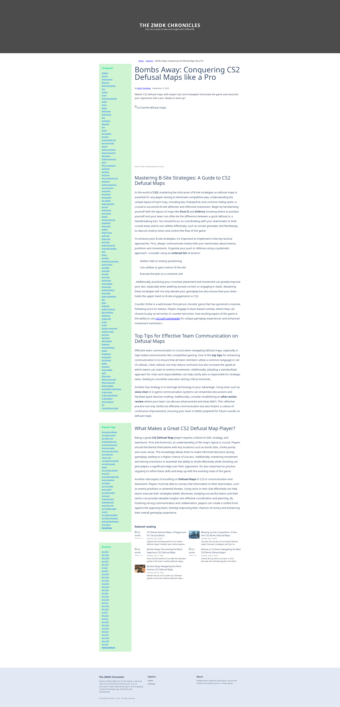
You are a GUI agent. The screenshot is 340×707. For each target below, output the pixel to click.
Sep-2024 (105, 628)
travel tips (105, 335)
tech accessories (108, 143)
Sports (104, 105)
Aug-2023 (105, 584)
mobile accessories (109, 159)
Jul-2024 (105, 568)
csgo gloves (106, 525)
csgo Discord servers (109, 445)
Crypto (104, 322)
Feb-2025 (105, 632)
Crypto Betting (107, 399)
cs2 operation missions (110, 461)
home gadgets (107, 370)
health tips (105, 306)
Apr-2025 (105, 635)
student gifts (106, 319)
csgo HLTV (105, 474)
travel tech (106, 367)
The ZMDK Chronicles (170, 25)
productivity (106, 223)
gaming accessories (109, 185)
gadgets (105, 229)
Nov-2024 (105, 600)
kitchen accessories (109, 379)
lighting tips (106, 316)
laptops (104, 351)
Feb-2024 (105, 609)
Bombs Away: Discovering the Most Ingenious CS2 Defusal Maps (164, 551)
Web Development (108, 86)
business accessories (109, 328)
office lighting (107, 341)
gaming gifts (106, 287)
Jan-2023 (105, 571)
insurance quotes (108, 448)
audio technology (108, 290)
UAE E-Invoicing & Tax (110, 178)
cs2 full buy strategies (110, 518)
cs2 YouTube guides (109, 509)
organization (106, 357)
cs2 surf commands (168, 318)
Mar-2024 (105, 606)
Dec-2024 (105, 555)
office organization (109, 166)
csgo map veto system (110, 451)
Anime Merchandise (109, 249)
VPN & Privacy (107, 233)
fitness (104, 255)
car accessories (107, 188)
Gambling (105, 172)
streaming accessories (110, 261)
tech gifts (105, 274)
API (103, 405)
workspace (106, 181)
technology (106, 169)
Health (104, 102)
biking (104, 303)
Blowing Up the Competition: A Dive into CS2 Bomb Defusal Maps (219, 534)
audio (104, 373)
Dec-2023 (105, 596)
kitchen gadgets (107, 386)
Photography (106, 114)
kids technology (107, 312)
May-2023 (105, 558)
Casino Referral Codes (110, 408)
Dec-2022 (105, 580)
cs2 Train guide (107, 486)
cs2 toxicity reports (109, 435)
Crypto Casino (107, 392)
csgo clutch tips (107, 454)
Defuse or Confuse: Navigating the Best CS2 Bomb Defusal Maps (221, 551)
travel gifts (106, 271)
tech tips (105, 207)
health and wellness (109, 296)
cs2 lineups (106, 483)
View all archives (108, 647)
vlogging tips (106, 280)
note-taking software (109, 432)
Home (141, 61)
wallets (104, 363)
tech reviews (106, 213)
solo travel (105, 496)
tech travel (106, 242)
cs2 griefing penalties (110, 515)
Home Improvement (109, 98)
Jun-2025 (105, 644)
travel (104, 162)
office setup (106, 376)
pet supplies (106, 201)
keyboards (105, 344)
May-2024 (105, 587)
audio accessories (108, 245)
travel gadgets (107, 284)
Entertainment (107, 79)
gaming (104, 146)
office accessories (108, 383)
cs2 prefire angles (108, 464)
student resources (108, 309)
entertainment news (109, 442)
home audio (106, 226)
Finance (104, 92)
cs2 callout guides (108, 493)
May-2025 (105, 641)
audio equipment (108, 204)
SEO (103, 118)
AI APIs (104, 325)
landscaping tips (108, 502)
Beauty (104, 108)
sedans (104, 467)
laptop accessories (109, 150)
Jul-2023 (105, 612)
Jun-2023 (105, 593)
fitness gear (106, 239)
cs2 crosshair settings (110, 470)
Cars (103, 89)
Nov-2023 (105, 625)
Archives (151, 684)
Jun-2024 (105, 603)
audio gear (106, 236)
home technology (108, 347)
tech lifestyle (106, 360)
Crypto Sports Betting (110, 395)
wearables (105, 268)
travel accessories (108, 220)
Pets (103, 127)
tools (103, 252)
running (104, 512)
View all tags (107, 528)
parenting (105, 258)
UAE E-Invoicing (107, 402)
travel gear (106, 277)
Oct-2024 (105, 552)
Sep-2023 (105, 622)
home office (106, 293)
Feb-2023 (105, 616)
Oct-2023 (105, 561)
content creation (108, 331)
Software (105, 73)
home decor (106, 194)
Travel (104, 95)
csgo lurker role (107, 505)
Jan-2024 (105, 619)
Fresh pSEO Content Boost (111, 389)
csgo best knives (108, 499)
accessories (106, 191)
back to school (107, 264)
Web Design (106, 111)
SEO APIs (105, 137)
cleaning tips (106, 210)
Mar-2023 (105, 577)
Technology (106, 121)
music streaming (108, 480)
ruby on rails (106, 458)
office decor (106, 156)
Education (105, 124)
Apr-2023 (105, 564)
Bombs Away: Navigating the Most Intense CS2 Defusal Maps (164, 568)
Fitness (104, 130)
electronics (106, 338)
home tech (106, 175)
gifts (103, 300)
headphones (106, 354)
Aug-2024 (105, 574)
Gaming (149, 61)
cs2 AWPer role (107, 438)
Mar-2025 (105, 638)
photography (106, 197)
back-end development (110, 521)
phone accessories (109, 153)
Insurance (105, 83)
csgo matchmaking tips (110, 477)
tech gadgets (106, 134)
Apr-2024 (105, 590)
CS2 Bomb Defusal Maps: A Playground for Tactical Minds (166, 534)
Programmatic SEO (109, 140)
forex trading (106, 489)
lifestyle (104, 217)
